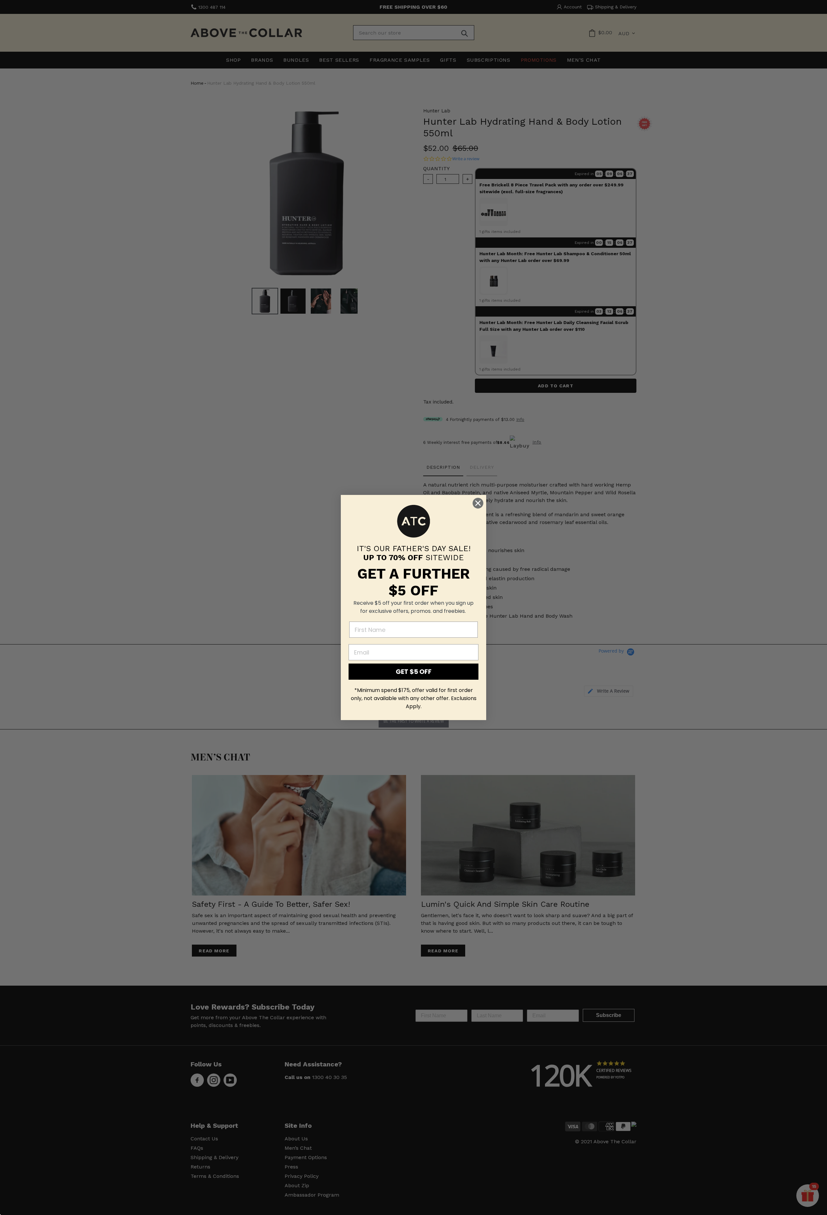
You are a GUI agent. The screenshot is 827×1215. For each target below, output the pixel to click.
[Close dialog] (478, 503)
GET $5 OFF (414, 671)
